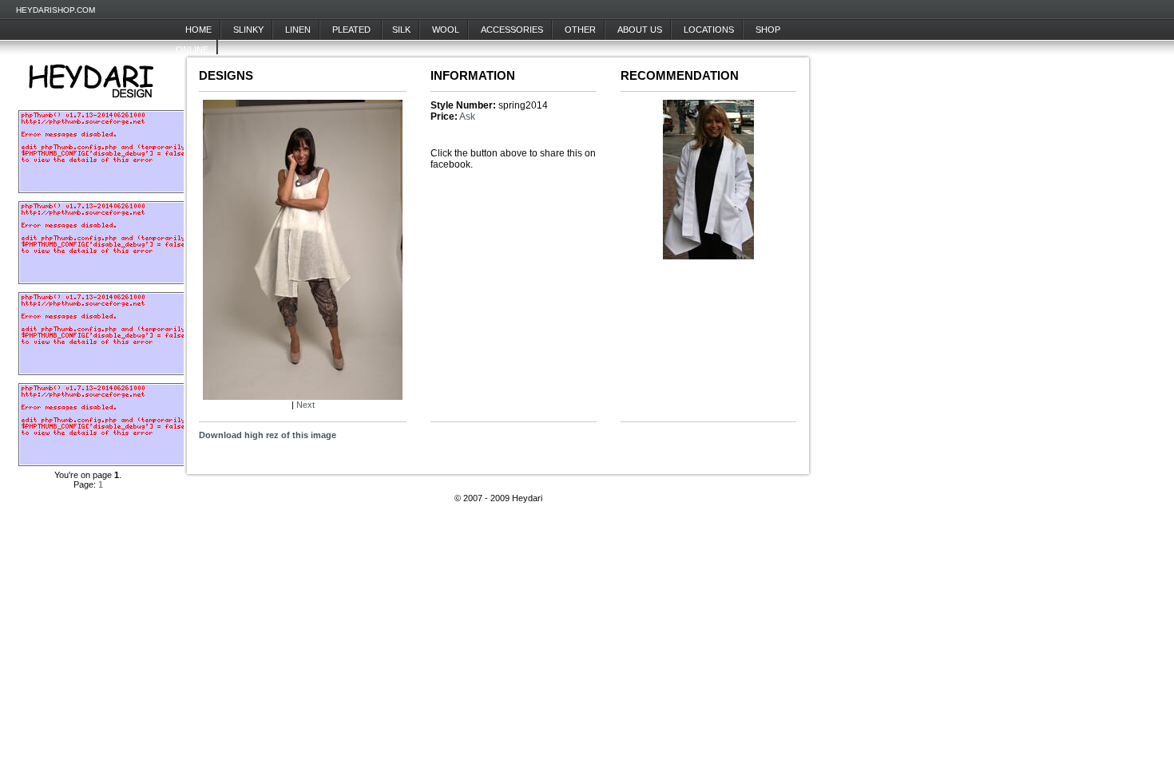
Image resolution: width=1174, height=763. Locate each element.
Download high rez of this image (267, 435)
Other (580, 29)
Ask (467, 116)
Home (198, 29)
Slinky (248, 29)
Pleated (352, 29)
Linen (298, 29)
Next (305, 404)
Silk (401, 29)
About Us (639, 29)
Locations (709, 29)
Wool (445, 29)
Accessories (512, 29)
